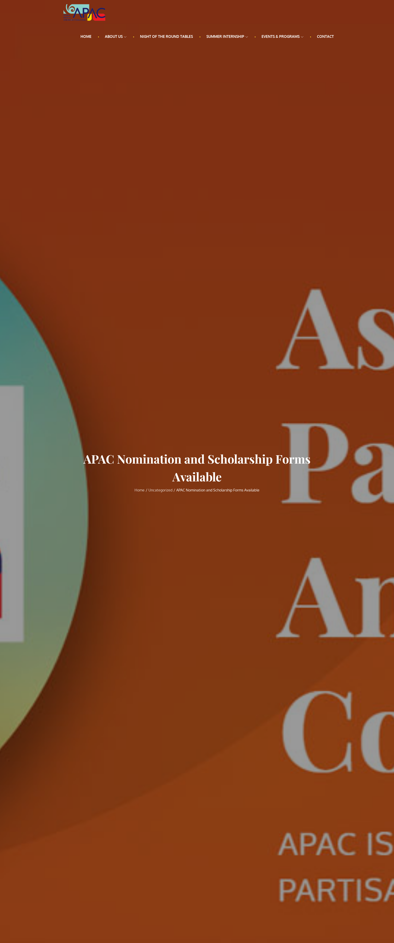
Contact (325, 36)
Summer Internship (225, 36)
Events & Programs (281, 36)
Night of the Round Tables (166, 36)
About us (114, 36)
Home (85, 36)
